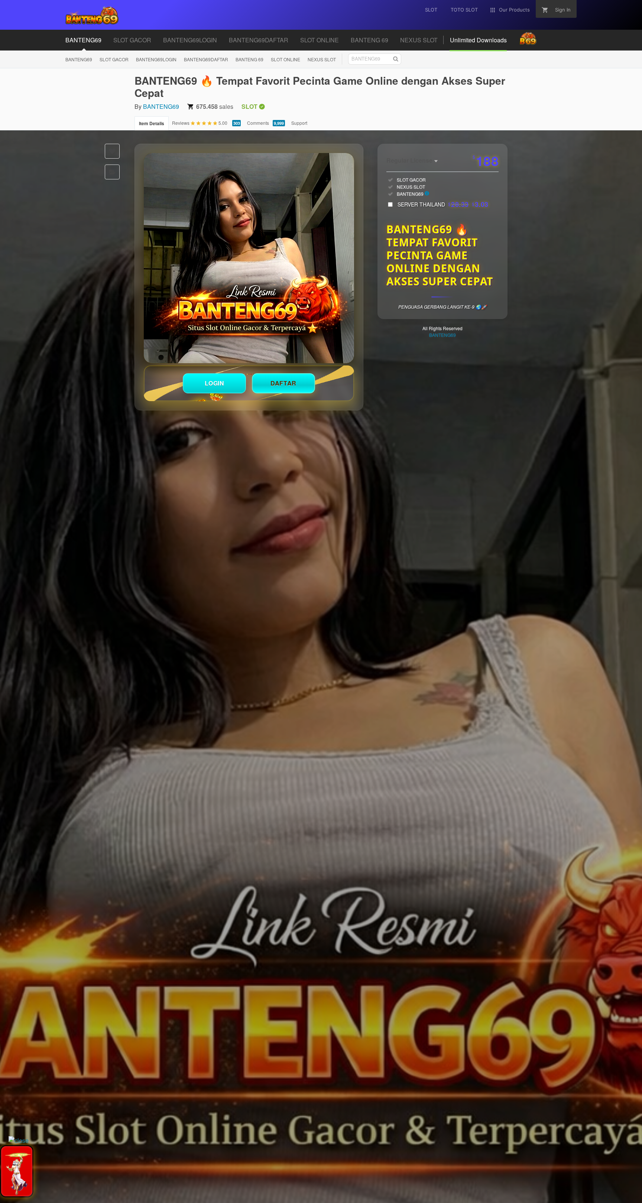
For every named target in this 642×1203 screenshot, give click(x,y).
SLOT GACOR (114, 59)
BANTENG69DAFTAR (206, 59)
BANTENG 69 (249, 59)
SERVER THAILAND (443, 204)
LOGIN (214, 383)
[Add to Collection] (112, 172)
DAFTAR (283, 383)
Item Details (151, 123)
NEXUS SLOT (322, 59)
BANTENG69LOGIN (156, 59)
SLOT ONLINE (285, 59)
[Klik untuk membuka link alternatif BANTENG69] (249, 258)
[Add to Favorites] (112, 151)
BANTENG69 (78, 59)
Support (299, 123)
